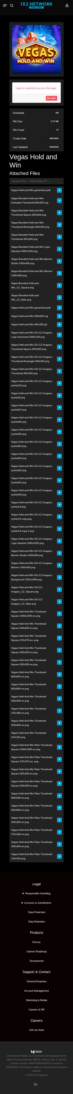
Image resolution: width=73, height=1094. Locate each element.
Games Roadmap (37, 951)
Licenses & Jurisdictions (37, 902)
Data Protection (36, 912)
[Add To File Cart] (59, 190)
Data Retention (36, 921)
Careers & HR (36, 1009)
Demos (36, 942)
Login (52, 98)
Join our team (36, 1029)
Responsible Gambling (37, 893)
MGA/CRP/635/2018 (40, 1063)
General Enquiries (37, 981)
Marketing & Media (36, 1000)
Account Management (36, 990)
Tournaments (36, 960)
